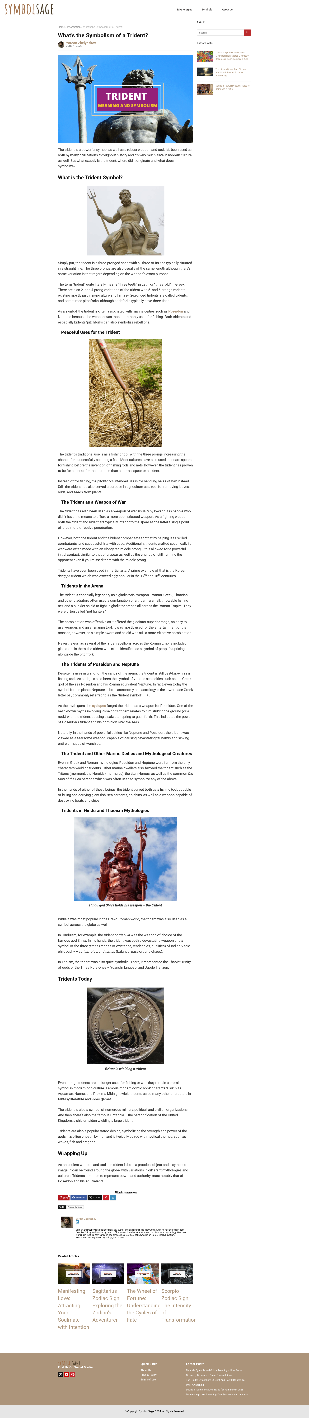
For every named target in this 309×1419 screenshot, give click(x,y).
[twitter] (60, 1374)
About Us (227, 9)
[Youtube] (66, 1374)
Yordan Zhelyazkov (81, 43)
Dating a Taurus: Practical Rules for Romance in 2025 (214, 1389)
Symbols (207, 9)
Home (61, 27)
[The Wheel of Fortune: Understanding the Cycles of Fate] (143, 1265)
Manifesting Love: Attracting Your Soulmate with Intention (217, 1394)
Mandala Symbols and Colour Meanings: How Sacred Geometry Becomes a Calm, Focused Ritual (232, 55)
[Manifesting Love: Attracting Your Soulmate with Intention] (74, 1265)
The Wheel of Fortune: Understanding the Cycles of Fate (144, 1305)
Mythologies (184, 9)
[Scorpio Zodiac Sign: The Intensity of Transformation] (177, 1265)
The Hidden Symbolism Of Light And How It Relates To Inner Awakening (231, 72)
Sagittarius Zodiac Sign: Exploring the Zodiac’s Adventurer (107, 1305)
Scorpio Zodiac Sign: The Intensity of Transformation (179, 1305)
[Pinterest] (72, 1374)
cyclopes (99, 706)
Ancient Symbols (75, 1207)
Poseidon (175, 311)
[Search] (247, 32)
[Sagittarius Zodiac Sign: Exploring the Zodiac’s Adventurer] (108, 1265)
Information (74, 27)
